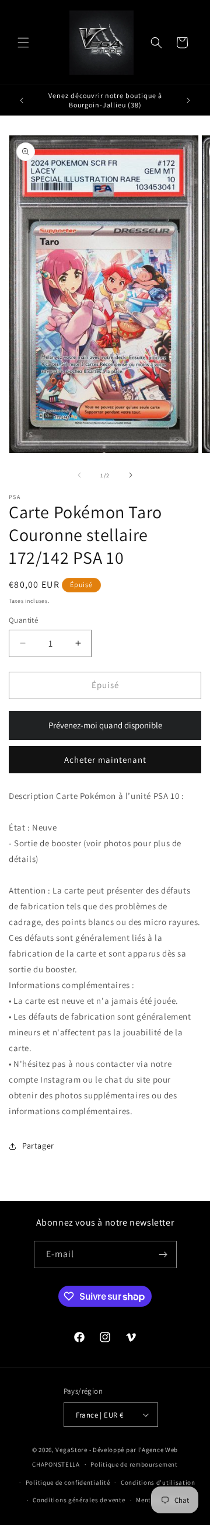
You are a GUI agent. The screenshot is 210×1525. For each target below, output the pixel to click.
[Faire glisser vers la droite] (131, 475)
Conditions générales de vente (79, 1500)
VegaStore (71, 1450)
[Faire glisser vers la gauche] (79, 475)
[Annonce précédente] (21, 100)
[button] (23, 42)
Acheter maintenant (105, 759)
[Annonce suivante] (188, 100)
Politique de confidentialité (68, 1482)
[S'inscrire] (163, 1254)
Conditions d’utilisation (158, 1482)
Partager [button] (38, 1145)
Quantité (23, 620)
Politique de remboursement (133, 1464)
